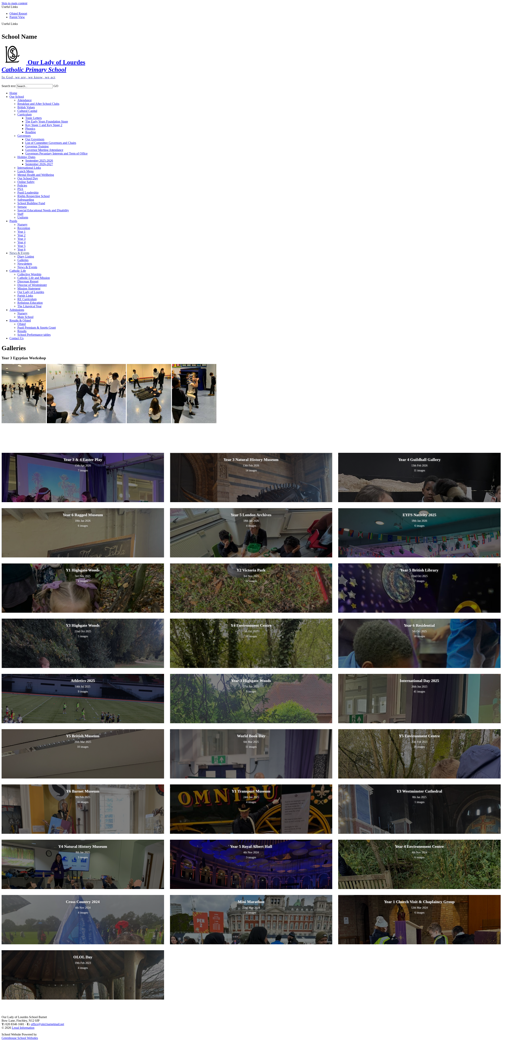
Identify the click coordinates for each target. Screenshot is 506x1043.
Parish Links (25, 295)
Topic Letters (33, 118)
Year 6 (21, 249)
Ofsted (21, 324)
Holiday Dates (26, 157)
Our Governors (34, 139)
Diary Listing (25, 256)
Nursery (22, 224)
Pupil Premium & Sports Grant (36, 327)
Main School (25, 317)
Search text (8, 86)
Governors (24, 135)
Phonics (30, 128)
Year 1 (21, 231)
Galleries (22, 260)
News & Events (19, 253)
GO (56, 86)
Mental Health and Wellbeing (35, 174)
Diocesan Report (27, 281)
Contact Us (16, 338)
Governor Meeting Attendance (44, 150)
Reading (30, 132)
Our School (16, 96)
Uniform (22, 217)
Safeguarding (25, 199)
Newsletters (24, 263)
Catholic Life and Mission (33, 278)
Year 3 (21, 238)
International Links (29, 167)
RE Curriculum (27, 299)
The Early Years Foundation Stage (46, 121)
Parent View (17, 17)
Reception (23, 228)
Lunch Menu (25, 171)
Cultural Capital (27, 111)
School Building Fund (31, 203)
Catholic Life (17, 270)
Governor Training (37, 146)
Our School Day (27, 178)
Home (13, 93)
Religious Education (30, 302)
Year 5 (21, 246)
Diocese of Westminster (32, 285)
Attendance (24, 100)
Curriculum (24, 114)
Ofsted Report (18, 13)
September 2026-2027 (39, 164)
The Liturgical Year (29, 306)
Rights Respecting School (33, 196)
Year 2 (21, 235)
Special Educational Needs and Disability (43, 210)
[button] (19, 24)
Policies (22, 185)
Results (21, 331)
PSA (20, 189)
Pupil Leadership (28, 192)
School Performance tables (34, 334)
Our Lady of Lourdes (30, 292)
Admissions (16, 309)
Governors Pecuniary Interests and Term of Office (56, 153)
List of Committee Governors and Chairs (50, 142)
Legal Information (23, 1027)
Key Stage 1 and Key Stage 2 (43, 125)
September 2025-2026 (39, 160)
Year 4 (21, 242)
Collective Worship (29, 274)
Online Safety (26, 182)
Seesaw (22, 206)
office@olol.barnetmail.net (47, 1024)
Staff (20, 214)
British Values (26, 107)
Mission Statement (28, 288)
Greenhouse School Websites (20, 1038)
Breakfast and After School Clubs (38, 103)
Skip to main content (14, 3)
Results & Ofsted (20, 320)
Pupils (13, 221)
